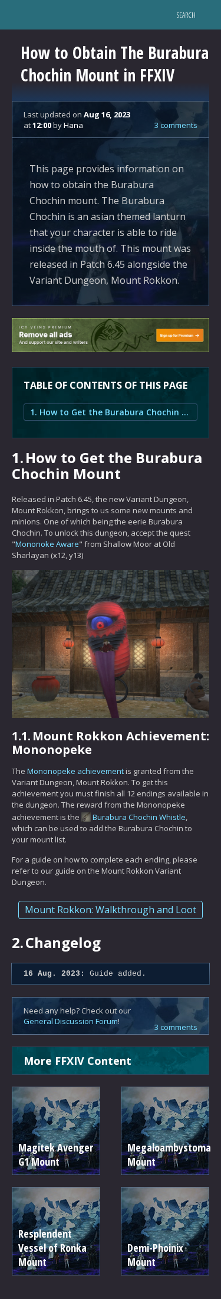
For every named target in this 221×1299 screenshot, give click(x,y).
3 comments (175, 125)
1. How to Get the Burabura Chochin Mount (110, 412)
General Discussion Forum (71, 1021)
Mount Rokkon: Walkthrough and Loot (110, 909)
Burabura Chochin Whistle (139, 817)
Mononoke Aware (47, 544)
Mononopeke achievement (75, 771)
